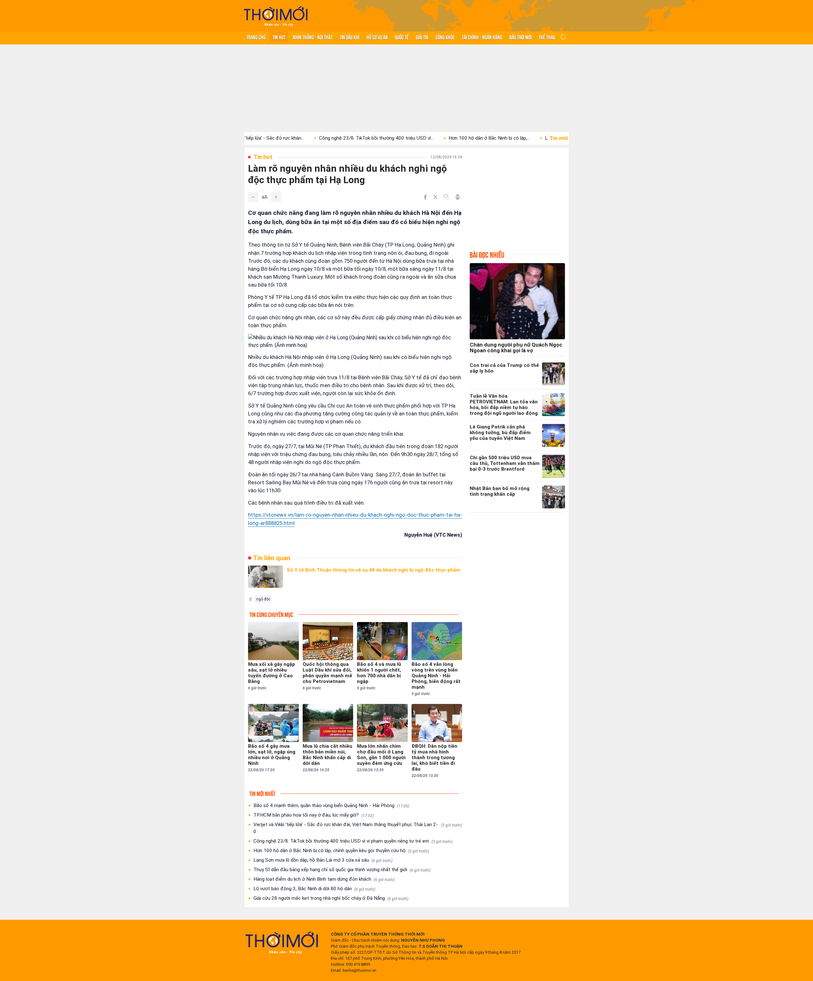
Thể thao (547, 36)
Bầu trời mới (520, 36)
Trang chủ (255, 36)
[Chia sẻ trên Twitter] (435, 197)
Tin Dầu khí (349, 36)
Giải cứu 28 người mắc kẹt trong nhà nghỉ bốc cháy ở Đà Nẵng (330, 898)
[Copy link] (446, 197)
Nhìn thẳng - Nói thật (313, 36)
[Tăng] (276, 197)
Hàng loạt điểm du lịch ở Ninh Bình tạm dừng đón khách (324, 879)
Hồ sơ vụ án (377, 36)
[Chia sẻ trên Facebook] (425, 197)
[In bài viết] (457, 197)
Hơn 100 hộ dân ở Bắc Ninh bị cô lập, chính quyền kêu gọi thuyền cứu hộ (341, 850)
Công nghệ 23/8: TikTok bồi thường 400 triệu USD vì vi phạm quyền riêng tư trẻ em (353, 841)
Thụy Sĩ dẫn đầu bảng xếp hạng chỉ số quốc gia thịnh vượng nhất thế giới (342, 869)
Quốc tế (402, 36)
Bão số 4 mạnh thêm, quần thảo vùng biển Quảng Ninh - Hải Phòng (331, 805)
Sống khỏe (445, 36)
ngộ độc (263, 599)
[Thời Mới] (281, 942)
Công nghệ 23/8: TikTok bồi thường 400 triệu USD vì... (340, 138)
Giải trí (422, 36)
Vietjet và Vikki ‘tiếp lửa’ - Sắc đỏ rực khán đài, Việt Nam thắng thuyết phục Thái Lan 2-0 (357, 828)
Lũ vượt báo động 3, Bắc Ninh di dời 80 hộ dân (314, 889)
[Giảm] (253, 197)
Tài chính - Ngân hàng (482, 36)
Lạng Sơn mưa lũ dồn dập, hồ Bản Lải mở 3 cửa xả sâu (323, 860)
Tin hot (279, 36)
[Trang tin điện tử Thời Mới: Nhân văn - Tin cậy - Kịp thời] (275, 16)
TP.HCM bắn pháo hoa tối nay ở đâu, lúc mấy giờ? (313, 815)
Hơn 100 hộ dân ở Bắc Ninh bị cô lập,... (453, 138)
